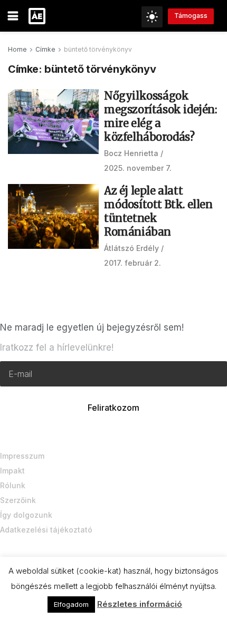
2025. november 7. (138, 167)
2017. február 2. (132, 262)
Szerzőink (18, 500)
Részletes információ (139, 604)
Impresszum (22, 455)
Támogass (190, 16)
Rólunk (12, 485)
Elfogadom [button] (71, 604)
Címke (45, 49)
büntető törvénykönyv (98, 49)
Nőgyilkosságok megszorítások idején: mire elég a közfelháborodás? (160, 116)
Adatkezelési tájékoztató (46, 529)
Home (17, 49)
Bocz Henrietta (131, 153)
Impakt (12, 470)
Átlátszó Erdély (131, 248)
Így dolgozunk (26, 514)
